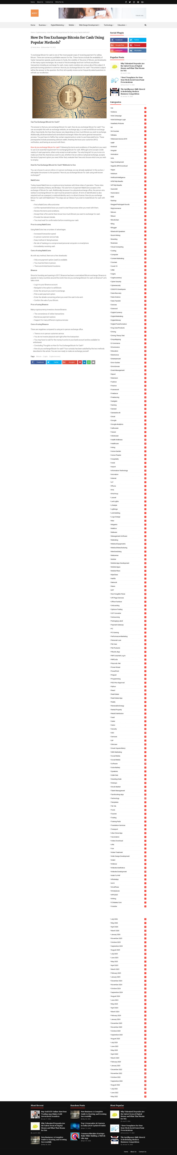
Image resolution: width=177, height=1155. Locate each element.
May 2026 (128, 923)
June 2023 (128, 1046)
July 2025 (128, 954)
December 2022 (128, 1069)
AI (128, 127)
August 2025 (128, 950)
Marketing (128, 540)
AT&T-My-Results (128, 181)
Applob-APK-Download (128, 166)
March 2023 (128, 1058)
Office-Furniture (128, 602)
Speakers (128, 771)
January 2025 (128, 977)
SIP (128, 740)
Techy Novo (36, 47)
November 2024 (128, 985)
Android (128, 147)
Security (128, 729)
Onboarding (128, 605)
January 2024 (128, 1019)
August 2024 (128, 996)
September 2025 (128, 946)
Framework (128, 389)
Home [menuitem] (33, 25)
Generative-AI (128, 413)
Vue (128, 848)
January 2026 (128, 934)
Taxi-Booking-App (128, 794)
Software (128, 764)
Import (128, 467)
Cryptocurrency (41, 32)
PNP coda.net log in (128, 656)
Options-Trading (128, 609)
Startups (128, 783)
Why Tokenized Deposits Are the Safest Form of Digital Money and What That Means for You (132, 67)
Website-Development (128, 872)
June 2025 (128, 958)
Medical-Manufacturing (128, 548)
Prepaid (128, 675)
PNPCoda (128, 659)
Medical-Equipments (128, 544)
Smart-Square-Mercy (128, 748)
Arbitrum (128, 174)
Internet (128, 478)
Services (128, 737)
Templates (128, 802)
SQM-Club (128, 775)
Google (128, 420)
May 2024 (128, 1004)
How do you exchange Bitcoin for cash (45, 147)
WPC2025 (128, 895)
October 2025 (128, 942)
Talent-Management (128, 791)
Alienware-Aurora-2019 (128, 139)
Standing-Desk (128, 779)
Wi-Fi (128, 883)
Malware (128, 532)
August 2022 (128, 1085)
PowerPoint (128, 671)
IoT (128, 482)
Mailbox (128, 528)
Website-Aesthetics (128, 868)
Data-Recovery (128, 293)
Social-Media (128, 760)
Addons (128, 112)
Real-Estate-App (128, 698)
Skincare (128, 744)
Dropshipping (128, 339)
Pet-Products (128, 648)
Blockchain (128, 220)
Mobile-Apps (128, 567)
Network (128, 582)
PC (128, 629)
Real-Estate (128, 694)
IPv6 (128, 490)
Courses (128, 262)
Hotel (128, 463)
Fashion (128, 382)
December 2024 (128, 981)
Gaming (128, 405)
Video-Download (128, 841)
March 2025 (128, 969)
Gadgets (128, 401)
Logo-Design (128, 517)
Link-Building (128, 513)
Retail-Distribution (128, 713)
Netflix (128, 578)
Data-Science (128, 297)
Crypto (45, 356)
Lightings (128, 509)
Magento (128, 524)
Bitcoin (38, 356)
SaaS (128, 717)
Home (33, 2)
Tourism (128, 814)
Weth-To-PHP (128, 875)
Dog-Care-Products (128, 328)
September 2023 (128, 1035)
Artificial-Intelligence (128, 177)
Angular (128, 150)
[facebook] (126, 2)
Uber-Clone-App (128, 833)
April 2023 (128, 1054)
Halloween (128, 428)
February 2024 (128, 1015)
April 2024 (128, 1008)
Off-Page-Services (128, 598)
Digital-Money (128, 320)
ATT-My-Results (128, 185)
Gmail (128, 416)
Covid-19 (128, 266)
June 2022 (128, 1093)
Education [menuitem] (121, 25)
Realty (128, 702)
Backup (128, 200)
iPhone (128, 486)
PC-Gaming (128, 632)
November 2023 (128, 1027)
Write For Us (59, 2)
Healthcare (128, 443)
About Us (40, 2)
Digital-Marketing (128, 316)
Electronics (128, 355)
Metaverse (128, 555)
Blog (128, 224)
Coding (128, 251)
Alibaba (128, 135)
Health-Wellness (128, 440)
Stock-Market (128, 787)
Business (128, 243)
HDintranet (128, 436)
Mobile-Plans (128, 571)
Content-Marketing (128, 258)
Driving (128, 332)
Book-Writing (128, 235)
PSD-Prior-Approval (128, 683)
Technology (128, 798)
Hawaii (128, 432)
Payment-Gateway (128, 625)
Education (128, 351)
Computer (128, 254)
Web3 (128, 860)
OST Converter (128, 613)
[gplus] (142, 2)
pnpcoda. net (128, 663)
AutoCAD (128, 189)
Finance (128, 386)
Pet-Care (128, 644)
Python (128, 686)
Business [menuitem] (42, 25)
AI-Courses (128, 131)
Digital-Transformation (128, 324)
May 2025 (128, 961)
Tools (128, 810)
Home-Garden (128, 451)
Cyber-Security (128, 281)
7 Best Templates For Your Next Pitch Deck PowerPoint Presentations (132, 80)
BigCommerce (128, 208)
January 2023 (128, 1066)
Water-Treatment (128, 852)
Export (128, 374)
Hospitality (128, 459)
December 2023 (128, 1023)
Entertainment (128, 359)
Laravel (128, 497)
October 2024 (128, 988)
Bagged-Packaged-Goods (128, 204)
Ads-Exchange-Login (128, 120)
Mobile (128, 559)
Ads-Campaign (128, 116)
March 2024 (128, 1012)
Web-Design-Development (128, 856)
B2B (128, 197)
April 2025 (128, 965)
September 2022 (128, 1081)
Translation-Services (128, 825)
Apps (128, 170)
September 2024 (128, 992)
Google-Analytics (128, 424)
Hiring (128, 447)
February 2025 (128, 973)
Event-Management (128, 370)
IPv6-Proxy (128, 494)
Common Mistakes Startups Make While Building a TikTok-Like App (93, 1136)
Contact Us (49, 2)
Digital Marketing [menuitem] (57, 25)
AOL (128, 158)
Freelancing (128, 397)
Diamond (128, 308)
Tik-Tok (128, 806)
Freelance (128, 393)
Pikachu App (128, 652)
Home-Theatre (128, 455)
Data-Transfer (128, 301)
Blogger (128, 227)
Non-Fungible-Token (128, 594)
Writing (128, 899)
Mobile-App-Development (128, 563)
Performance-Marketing (128, 636)
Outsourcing (128, 617)
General (128, 409)
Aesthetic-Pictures (128, 123)
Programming (128, 679)
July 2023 (128, 1042)
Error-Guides (128, 362)
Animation (128, 154)
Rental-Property (128, 710)
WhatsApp (128, 879)
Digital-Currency (128, 312)
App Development (128, 162)
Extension (128, 378)
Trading (128, 818)
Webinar (128, 864)
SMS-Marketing (128, 752)
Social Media (128, 756)
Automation (128, 193)
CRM (128, 270)
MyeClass (128, 575)
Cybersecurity (128, 285)
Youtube (128, 906)
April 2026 (128, 927)
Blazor (128, 216)
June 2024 (128, 1000)
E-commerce (128, 343)
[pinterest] (138, 2)
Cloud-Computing (128, 247)
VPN (128, 845)
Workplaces (128, 891)
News (128, 586)
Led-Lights (128, 501)
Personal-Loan (128, 640)
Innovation (128, 474)
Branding (128, 239)
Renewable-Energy (128, 706)
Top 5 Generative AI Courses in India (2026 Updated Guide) (93, 1124)
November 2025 (128, 938)
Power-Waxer (128, 667)
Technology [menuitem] (108, 25)
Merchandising (128, 551)
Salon (128, 725)
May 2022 (128, 1096)
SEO (128, 733)
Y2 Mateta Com (128, 902)
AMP (128, 143)
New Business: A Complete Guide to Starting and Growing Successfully (54, 1139)
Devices (128, 305)
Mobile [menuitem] (71, 25)
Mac (128, 521)
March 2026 (128, 931)
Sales (128, 721)
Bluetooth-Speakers (128, 231)
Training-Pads (128, 821)
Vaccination (128, 837)
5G (128, 108)
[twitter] (129, 2)
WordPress (128, 887)
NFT (128, 590)
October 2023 (128, 1031)
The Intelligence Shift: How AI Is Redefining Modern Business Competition (133, 91)
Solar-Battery (128, 767)
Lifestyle (128, 505)
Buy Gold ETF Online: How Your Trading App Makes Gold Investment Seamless (54, 1114)
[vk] (137, 50)
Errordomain (128, 366)
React (128, 690)
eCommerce (128, 347)
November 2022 (128, 1073)
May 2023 (128, 1050)
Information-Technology (128, 470)
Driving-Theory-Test (128, 335)
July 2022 (128, 1089)
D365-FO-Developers (128, 289)
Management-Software (128, 536)
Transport (128, 829)
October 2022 (128, 1077)
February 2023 (128, 1062)
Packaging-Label (128, 621)
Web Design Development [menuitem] (89, 25)
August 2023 (128, 1039)
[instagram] (134, 2)
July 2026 (128, 919)
